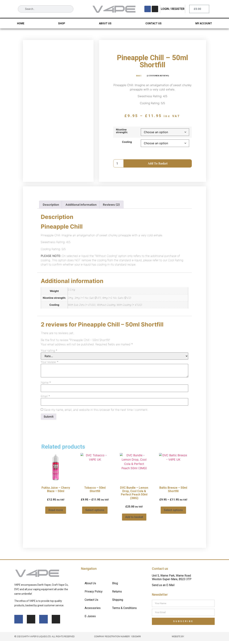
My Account (203, 23)
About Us (105, 23)
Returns (117, 591)
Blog (115, 583)
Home (20, 23)
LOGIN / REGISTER (172, 9)
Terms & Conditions (124, 608)
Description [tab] (51, 204)
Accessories (93, 608)
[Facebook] (147, 9)
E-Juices (90, 616)
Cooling (127, 142)
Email (45, 396)
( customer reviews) (158, 76)
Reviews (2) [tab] (111, 204)
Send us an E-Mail (163, 585)
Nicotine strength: (122, 131)
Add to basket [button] (134, 517)
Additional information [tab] (81, 204)
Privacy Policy (94, 591)
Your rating (49, 350)
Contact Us (153, 23)
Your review (49, 362)
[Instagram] (155, 9)
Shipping (117, 599)
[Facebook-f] (18, 619)
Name (46, 382)
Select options (94, 510)
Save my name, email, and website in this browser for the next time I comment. (96, 409)
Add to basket (157, 163)
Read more (55, 510)
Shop (61, 23)
